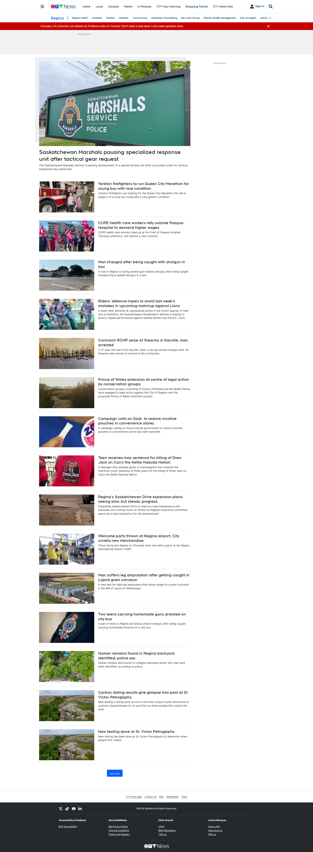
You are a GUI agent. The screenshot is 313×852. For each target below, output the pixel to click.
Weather (124, 18)
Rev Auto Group (190, 18)
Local (99, 6)
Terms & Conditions (119, 830)
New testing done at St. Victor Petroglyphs (136, 731)
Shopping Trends (197, 6)
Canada (113, 6)
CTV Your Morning (168, 6)
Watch (128, 6)
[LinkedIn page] (80, 808)
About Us (265, 18)
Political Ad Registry (119, 834)
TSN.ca (162, 834)
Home (86, 6)
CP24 (161, 826)
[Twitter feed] (61, 808)
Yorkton (110, 18)
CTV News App (134, 796)
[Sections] (42, 6)
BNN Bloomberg (167, 830)
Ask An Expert (248, 18)
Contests (97, 18)
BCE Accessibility (68, 826)
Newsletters (172, 796)
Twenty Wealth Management (219, 18)
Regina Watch (80, 18)
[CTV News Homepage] (63, 6)
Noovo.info (214, 826)
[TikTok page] (67, 808)
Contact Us (150, 796)
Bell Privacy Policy (118, 826)
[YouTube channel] (74, 808)
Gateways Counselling (164, 18)
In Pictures (144, 6)
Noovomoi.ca (215, 830)
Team (184, 796)
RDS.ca (212, 834)
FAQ (161, 796)
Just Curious (140, 18)
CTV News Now (223, 6)
